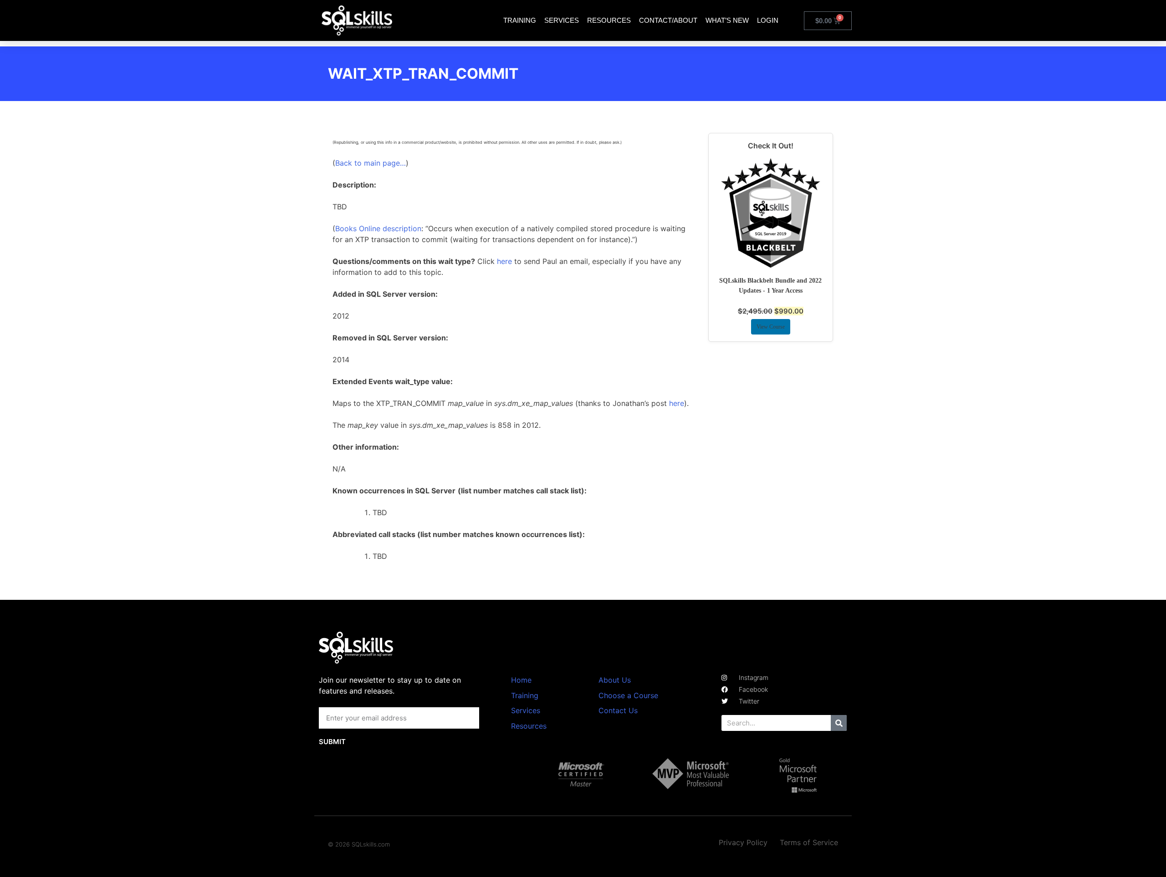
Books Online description (378, 228)
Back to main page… (370, 162)
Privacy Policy (743, 842)
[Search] (839, 723)
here (504, 261)
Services (561, 20)
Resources (609, 20)
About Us (614, 679)
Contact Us (618, 710)
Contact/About (668, 20)
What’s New (727, 20)
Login (767, 20)
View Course (771, 327)
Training (519, 20)
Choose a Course (628, 695)
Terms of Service (809, 842)
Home (521, 679)
